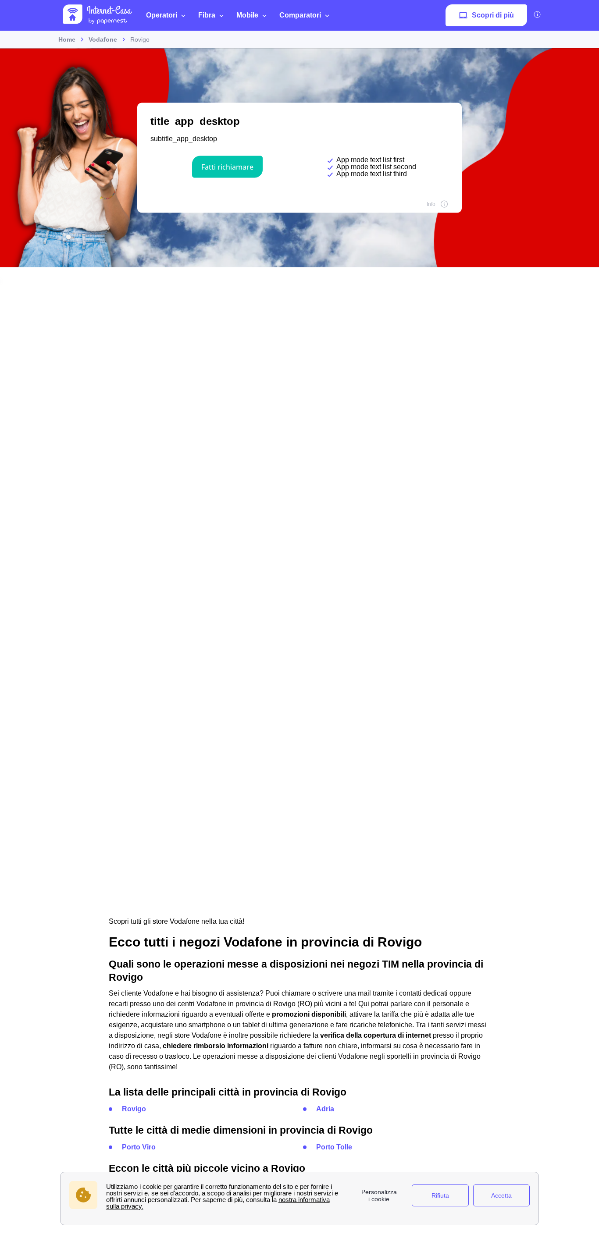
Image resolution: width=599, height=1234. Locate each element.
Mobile (247, 15)
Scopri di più (493, 15)
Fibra (206, 15)
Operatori (161, 15)
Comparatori (300, 15)
